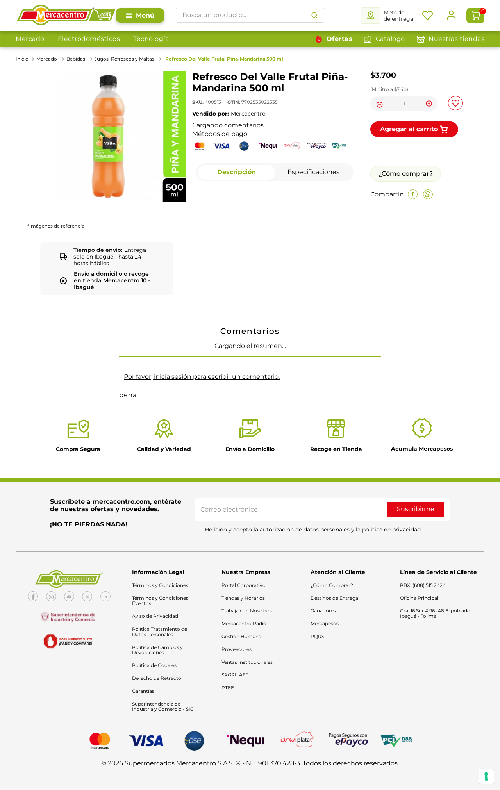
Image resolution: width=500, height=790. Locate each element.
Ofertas (340, 39)
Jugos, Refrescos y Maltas (124, 59)
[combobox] (250, 15)
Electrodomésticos (89, 39)
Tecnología (151, 39)
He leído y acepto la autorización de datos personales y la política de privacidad (313, 676)
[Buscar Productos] (314, 15)
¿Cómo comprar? (406, 231)
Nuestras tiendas (456, 39)
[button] (34, 392)
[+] (429, 103)
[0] (475, 15)
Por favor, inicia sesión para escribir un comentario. (202, 523)
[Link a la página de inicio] (23, 59)
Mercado (30, 39)
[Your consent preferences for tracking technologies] (486, 776)
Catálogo (390, 39)
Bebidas (75, 59)
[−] (378, 103)
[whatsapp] (428, 252)
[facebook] (413, 252)
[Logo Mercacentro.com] (66, 15)
